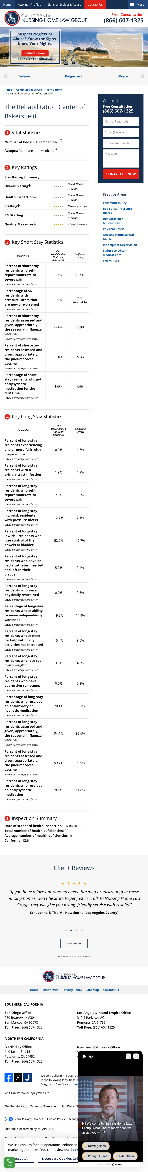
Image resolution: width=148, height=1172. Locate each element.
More (140, 5)
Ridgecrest (24, 76)
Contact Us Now (35, 53)
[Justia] (27, 1077)
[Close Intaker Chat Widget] (136, 1056)
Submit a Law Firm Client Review (74, 956)
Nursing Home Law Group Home (46, 18)
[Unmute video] (84, 1056)
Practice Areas (115, 194)
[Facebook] (9, 1077)
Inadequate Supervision (120, 245)
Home (7, 5)
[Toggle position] (128, 1056)
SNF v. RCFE (111, 261)
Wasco (73, 76)
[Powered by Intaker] (117, 1164)
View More (74, 943)
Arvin (122, 76)
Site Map (92, 990)
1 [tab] (66, 930)
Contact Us (95, 5)
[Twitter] (18, 1077)
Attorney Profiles (29, 5)
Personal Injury (27, 1093)
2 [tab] (71, 930)
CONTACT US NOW (121, 174)
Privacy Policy (72, 990)
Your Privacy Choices (29, 1119)
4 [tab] (82, 930)
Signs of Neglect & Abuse (64, 5)
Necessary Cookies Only (61, 1158)
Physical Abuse (113, 229)
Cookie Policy (56, 1119)
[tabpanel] (74, 897)
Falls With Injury (115, 203)
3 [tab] (76, 930)
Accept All (21, 1158)
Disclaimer (50, 990)
